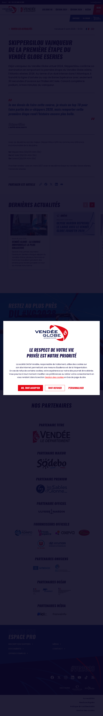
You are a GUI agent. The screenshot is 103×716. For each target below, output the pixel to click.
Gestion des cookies (54, 377)
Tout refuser (55, 388)
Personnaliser (76, 388)
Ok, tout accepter (30, 388)
